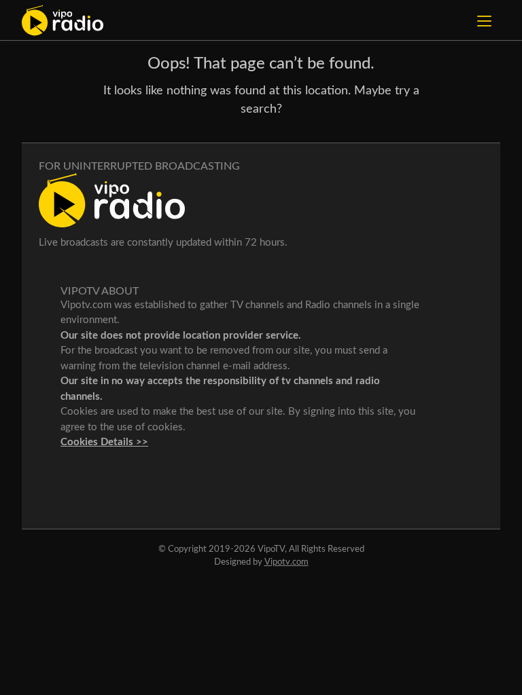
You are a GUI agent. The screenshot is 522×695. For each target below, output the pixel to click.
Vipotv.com (286, 562)
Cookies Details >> (104, 442)
